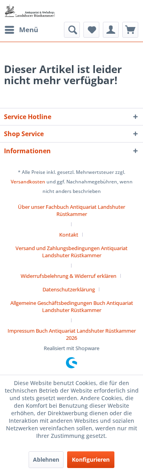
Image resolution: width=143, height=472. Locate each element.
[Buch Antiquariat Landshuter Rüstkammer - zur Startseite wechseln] (30, 11)
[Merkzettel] (91, 30)
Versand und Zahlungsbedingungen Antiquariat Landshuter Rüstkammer (71, 252)
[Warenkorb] (130, 30)
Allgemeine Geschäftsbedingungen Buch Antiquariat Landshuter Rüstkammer (71, 306)
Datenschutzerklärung (69, 289)
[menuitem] (21, 30)
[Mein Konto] (111, 30)
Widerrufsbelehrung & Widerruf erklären (68, 275)
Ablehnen (46, 459)
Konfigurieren (91, 459)
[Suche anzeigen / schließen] (72, 30)
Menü (28, 29)
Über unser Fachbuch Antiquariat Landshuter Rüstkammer (71, 210)
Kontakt (68, 234)
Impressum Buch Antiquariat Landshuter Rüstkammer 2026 (72, 334)
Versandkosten (28, 181)
